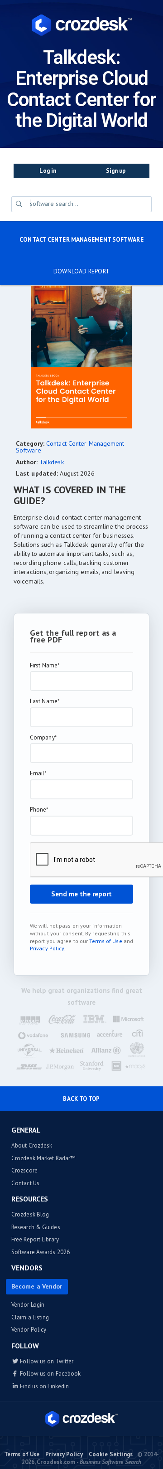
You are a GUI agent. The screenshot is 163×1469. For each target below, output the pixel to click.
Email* (38, 773)
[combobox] (88, 203)
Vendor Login (27, 1304)
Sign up (115, 171)
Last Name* (45, 701)
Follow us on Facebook (50, 1373)
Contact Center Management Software (81, 239)
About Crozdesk (31, 1145)
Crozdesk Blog (30, 1214)
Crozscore (24, 1170)
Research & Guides (35, 1227)
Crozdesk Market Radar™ (43, 1158)
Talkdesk (51, 462)
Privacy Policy (47, 948)
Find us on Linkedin (44, 1386)
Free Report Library (35, 1239)
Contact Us (25, 1183)
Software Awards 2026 (40, 1252)
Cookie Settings (111, 1454)
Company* (43, 737)
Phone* (39, 809)
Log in (47, 171)
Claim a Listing (30, 1317)
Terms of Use (105, 941)
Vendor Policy (28, 1329)
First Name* (45, 665)
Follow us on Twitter (46, 1361)
